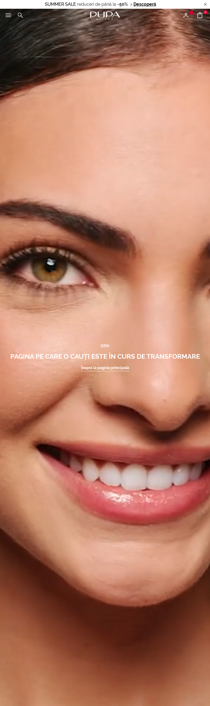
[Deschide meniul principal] (8, 15)
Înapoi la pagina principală (105, 368)
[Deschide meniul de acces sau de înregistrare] (188, 15)
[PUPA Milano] (105, 15)
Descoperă (144, 4)
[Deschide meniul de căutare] (20, 15)
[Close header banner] (205, 4)
